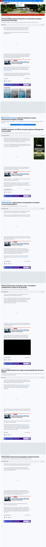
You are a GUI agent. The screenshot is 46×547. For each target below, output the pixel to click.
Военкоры (13, 14)
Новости (6, 14)
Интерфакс (14, 169)
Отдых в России (25, 14)
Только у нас (9, 14)
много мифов (22, 182)
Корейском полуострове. (8, 70)
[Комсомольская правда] (5, 3)
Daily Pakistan (11, 323)
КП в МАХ (21, 14)
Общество (12, 60)
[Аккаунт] (44, 1)
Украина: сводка (17, 14)
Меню (1, 1)
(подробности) (6, 512)
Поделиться (42, 135)
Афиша (38, 14)
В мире (4, 368)
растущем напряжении (25, 424)
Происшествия (35, 14)
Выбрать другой (20, 5)
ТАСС (11, 494)
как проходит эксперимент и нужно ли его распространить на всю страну (20, 62)
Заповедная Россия (29, 14)
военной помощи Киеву (25, 385)
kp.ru (29, 78)
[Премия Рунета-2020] (12, 3)
